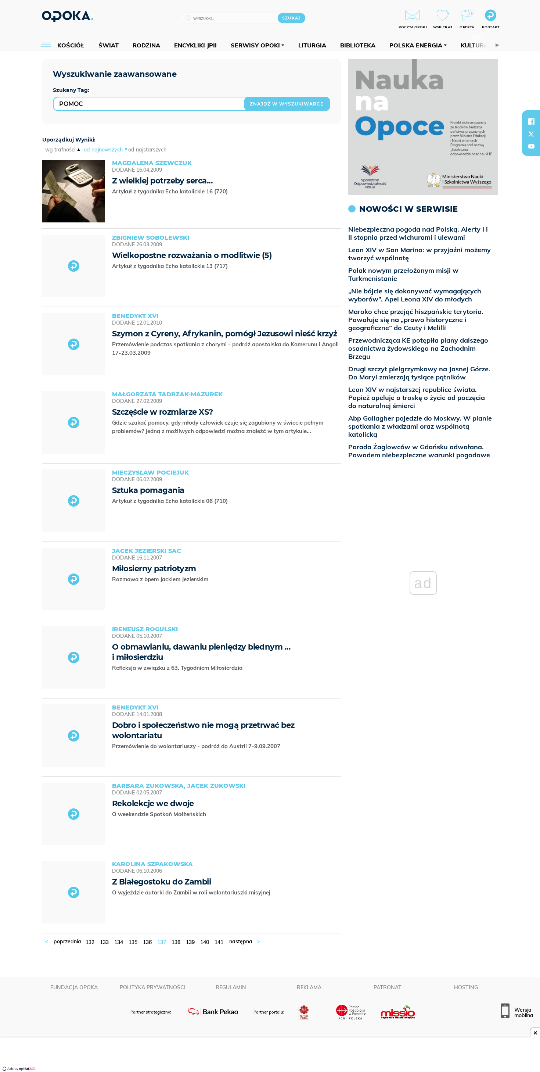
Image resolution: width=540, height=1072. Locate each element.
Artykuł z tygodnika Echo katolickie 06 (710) (170, 500)
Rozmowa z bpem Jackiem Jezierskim (161, 579)
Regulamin (231, 987)
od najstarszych (147, 149)
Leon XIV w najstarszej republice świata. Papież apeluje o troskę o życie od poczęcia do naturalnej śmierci (416, 397)
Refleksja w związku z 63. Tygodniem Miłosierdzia (178, 667)
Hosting (466, 987)
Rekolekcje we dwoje (153, 803)
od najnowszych (103, 149)
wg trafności (60, 149)
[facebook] (531, 121)
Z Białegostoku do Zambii (161, 881)
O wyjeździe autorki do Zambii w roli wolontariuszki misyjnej (192, 892)
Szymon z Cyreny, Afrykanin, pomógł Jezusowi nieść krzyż (224, 333)
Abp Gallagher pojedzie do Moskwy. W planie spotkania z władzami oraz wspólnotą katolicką (420, 426)
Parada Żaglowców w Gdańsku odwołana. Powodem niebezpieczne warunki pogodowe (419, 451)
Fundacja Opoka (74, 987)
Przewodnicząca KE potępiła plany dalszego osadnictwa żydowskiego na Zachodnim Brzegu (418, 348)
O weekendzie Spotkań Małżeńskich (160, 814)
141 (219, 942)
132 (90, 942)
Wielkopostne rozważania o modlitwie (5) (192, 255)
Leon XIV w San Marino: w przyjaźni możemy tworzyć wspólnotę (419, 254)
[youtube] (531, 146)
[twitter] (531, 134)
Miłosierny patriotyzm (154, 568)
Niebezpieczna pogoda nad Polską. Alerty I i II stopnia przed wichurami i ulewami (418, 233)
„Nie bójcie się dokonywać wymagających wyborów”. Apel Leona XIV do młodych (414, 295)
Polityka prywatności (153, 987)
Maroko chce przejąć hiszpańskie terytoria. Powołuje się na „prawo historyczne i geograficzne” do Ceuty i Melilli (415, 319)
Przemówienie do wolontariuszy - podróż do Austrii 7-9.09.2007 (197, 746)
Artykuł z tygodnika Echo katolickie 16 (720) (170, 191)
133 (104, 942)
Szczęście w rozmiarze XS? (162, 412)
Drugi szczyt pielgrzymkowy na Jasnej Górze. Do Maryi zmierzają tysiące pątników (419, 373)
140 (204, 942)
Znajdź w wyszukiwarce (287, 104)
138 (176, 942)
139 (190, 942)
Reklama (309, 987)
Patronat (388, 987)
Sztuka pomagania (148, 490)
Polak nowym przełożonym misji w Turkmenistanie (403, 274)
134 (118, 942)
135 (133, 942)
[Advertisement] (270, 1055)
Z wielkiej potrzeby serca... (162, 180)
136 (147, 942)
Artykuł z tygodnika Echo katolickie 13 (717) (170, 265)
